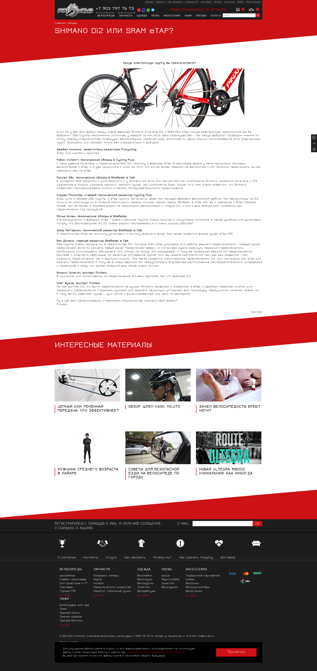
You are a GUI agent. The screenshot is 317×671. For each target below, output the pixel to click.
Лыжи (188, 16)
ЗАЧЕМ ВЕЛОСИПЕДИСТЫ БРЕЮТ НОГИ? (229, 409)
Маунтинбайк (170, 579)
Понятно (236, 652)
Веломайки (144, 576)
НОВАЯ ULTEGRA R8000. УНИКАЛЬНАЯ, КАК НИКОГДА (225, 472)
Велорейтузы (146, 591)
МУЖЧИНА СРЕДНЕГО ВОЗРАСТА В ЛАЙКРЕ (88, 472)
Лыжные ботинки (71, 621)
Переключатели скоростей (112, 587)
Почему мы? (191, 2)
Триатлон (143, 587)
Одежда (142, 16)
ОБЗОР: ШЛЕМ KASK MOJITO (154, 407)
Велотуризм (169, 587)
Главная (60, 23)
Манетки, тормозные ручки (112, 591)
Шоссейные (67, 576)
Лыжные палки (70, 613)
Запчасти (125, 16)
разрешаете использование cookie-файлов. (155, 652)
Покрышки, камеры (106, 576)
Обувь (155, 16)
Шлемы (190, 579)
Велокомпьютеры (197, 587)
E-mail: (183, 524)
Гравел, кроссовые (73, 579)
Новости (160, 2)
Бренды (201, 16)
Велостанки (194, 591)
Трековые (66, 587)
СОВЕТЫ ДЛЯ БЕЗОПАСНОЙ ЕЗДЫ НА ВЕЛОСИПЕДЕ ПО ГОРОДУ (153, 474)
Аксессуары (172, 16)
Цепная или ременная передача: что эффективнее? (88, 409)
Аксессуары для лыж (74, 605)
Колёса (98, 583)
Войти (240, 2)
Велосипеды (106, 16)
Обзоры (149, 2)
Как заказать (175, 2)
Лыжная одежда (71, 617)
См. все (65, 595)
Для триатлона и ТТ (73, 583)
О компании (67, 558)
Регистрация (253, 2)
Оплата (218, 2)
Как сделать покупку (196, 558)
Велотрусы (144, 579)
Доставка (206, 2)
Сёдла (97, 579)
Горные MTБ (68, 591)
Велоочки (192, 583)
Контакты (229, 2)
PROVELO (75, 10)
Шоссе (165, 576)
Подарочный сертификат (203, 576)
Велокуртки (145, 583)
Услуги (216, 16)
